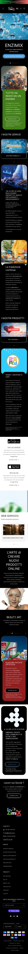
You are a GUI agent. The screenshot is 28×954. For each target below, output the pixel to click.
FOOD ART (6, 890)
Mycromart (16, 670)
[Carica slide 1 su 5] (10, 63)
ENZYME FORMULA (12, 156)
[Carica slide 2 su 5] (12, 63)
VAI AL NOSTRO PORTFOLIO (14, 56)
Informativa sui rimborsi (15, 943)
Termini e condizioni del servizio (15, 945)
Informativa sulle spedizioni (12, 948)
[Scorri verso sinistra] (10, 162)
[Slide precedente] (7, 63)
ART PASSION (13, 339)
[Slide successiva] (20, 63)
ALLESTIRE (10, 663)
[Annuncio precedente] (3, 2)
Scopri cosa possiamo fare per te (10, 519)
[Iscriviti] (23, 905)
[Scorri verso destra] (17, 162)
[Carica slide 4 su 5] (16, 63)
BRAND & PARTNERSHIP (9, 855)
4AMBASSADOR (7, 866)
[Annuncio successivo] (25, 2)
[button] (3, 8)
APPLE (17, 399)
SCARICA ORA (13, 459)
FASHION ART (7, 886)
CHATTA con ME (7, 839)
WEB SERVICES (7, 862)
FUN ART (5, 893)
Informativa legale (15, 950)
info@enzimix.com (10, 833)
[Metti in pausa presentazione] (26, 633)
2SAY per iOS (14, 473)
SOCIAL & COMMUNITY (9, 859)
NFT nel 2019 (17, 395)
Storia (10, 103)
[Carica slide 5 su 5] (18, 63)
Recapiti (21, 948)
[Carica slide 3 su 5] (14, 63)
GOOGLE (10, 401)
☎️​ (4, 829)
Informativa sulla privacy (18, 940)
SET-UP (5, 879)
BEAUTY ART (14, 617)
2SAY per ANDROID (14, 447)
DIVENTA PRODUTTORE (9, 852)
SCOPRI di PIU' (12, 119)
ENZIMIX (10, 940)
